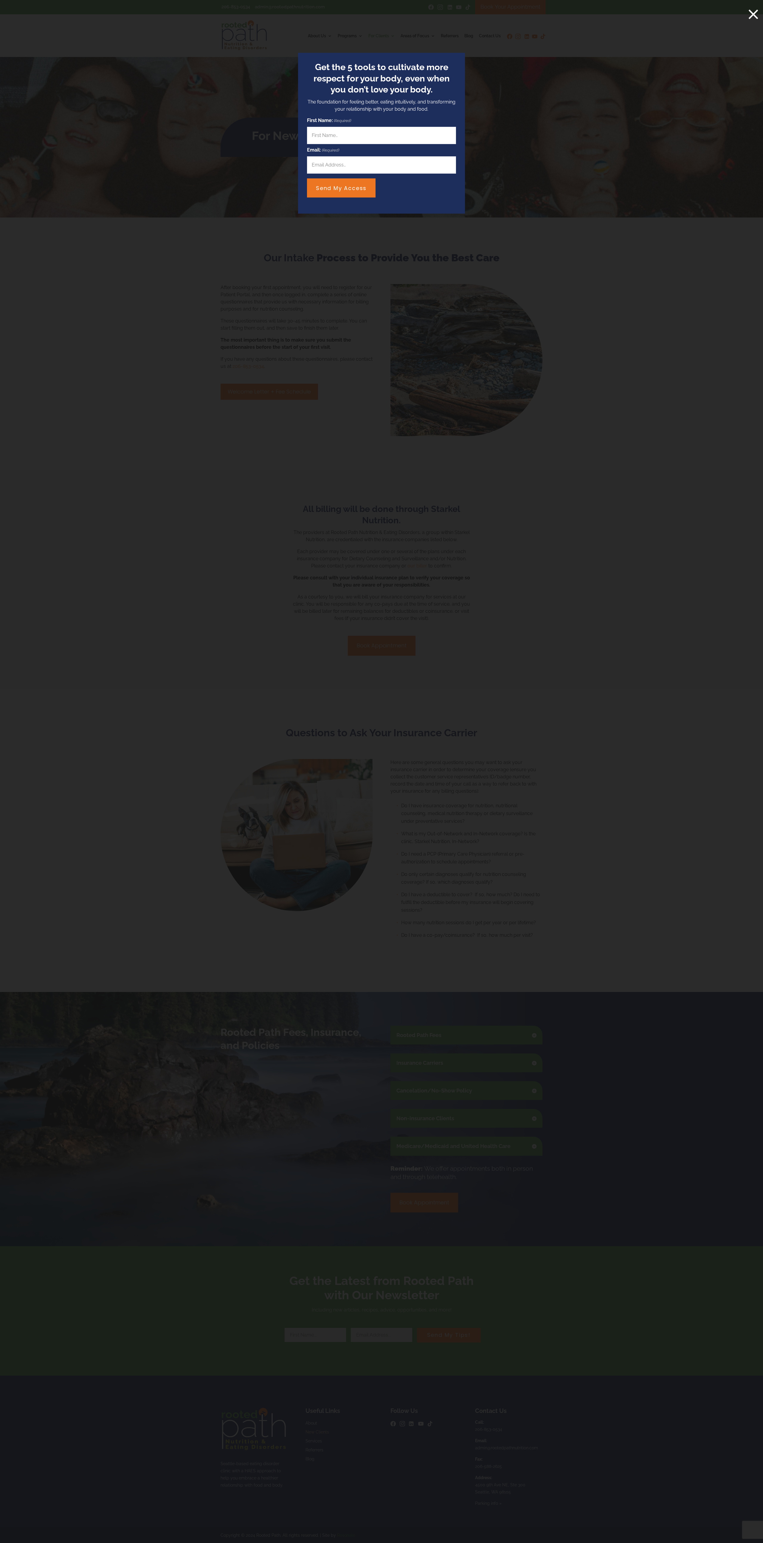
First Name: (329, 120)
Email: (323, 150)
